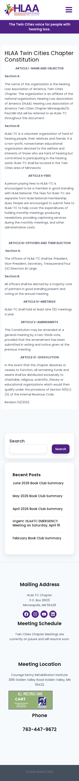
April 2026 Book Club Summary (38, 509)
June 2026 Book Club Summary (38, 483)
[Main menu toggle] (69, 10)
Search (17, 441)
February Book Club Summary (37, 538)
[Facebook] (26, 614)
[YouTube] (44, 614)
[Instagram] (35, 614)
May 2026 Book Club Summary (38, 496)
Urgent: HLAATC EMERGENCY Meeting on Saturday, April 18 (36, 523)
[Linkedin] (52, 614)
